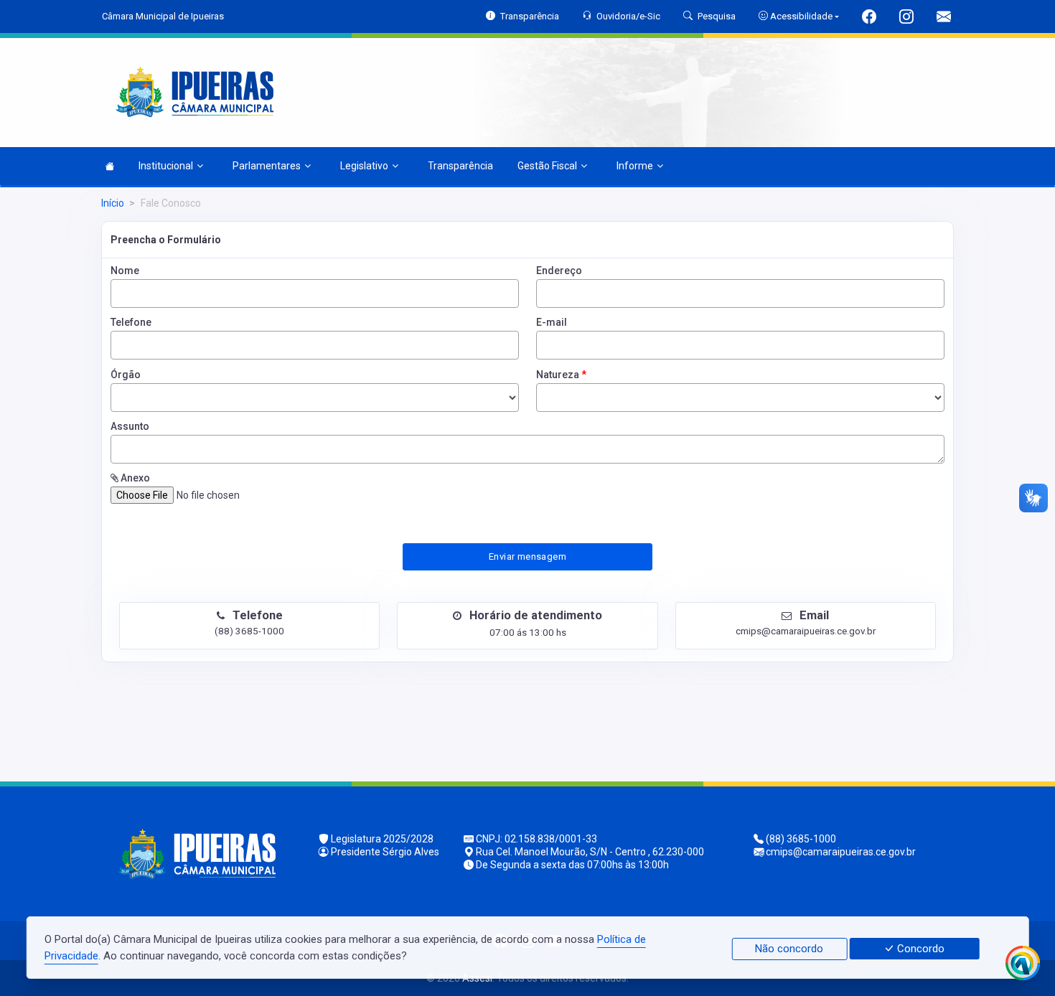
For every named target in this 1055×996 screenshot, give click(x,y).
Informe (634, 166)
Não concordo (789, 948)
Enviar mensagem (527, 556)
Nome (125, 270)
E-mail (551, 322)
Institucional (166, 166)
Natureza (561, 374)
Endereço (559, 270)
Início (112, 203)
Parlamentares (267, 166)
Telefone (131, 322)
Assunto (130, 426)
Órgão (126, 374)
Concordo (919, 948)
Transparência (460, 166)
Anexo (134, 478)
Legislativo (364, 166)
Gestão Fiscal (547, 166)
